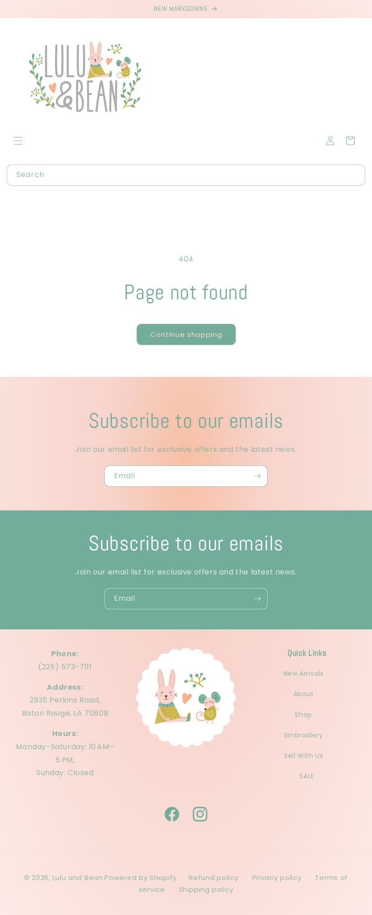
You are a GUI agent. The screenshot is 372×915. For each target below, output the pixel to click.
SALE (306, 776)
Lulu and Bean (78, 877)
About (304, 693)
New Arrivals (304, 673)
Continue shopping (186, 334)
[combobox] (186, 175)
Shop (303, 714)
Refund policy (213, 877)
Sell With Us (303, 755)
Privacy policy (277, 877)
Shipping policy (206, 889)
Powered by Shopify (140, 877)
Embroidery (303, 735)
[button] (18, 141)
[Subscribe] (257, 476)
